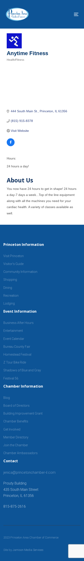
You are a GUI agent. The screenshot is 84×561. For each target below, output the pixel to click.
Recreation (11, 295)
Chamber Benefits (15, 421)
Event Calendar (13, 339)
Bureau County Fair (16, 346)
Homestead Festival (17, 354)
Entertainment (13, 330)
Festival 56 (10, 378)
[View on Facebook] (11, 145)
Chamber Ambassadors (20, 453)
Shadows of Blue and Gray (22, 370)
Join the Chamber (15, 445)
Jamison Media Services (28, 550)
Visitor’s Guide (13, 264)
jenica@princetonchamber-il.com (29, 472)
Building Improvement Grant (23, 413)
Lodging (9, 303)
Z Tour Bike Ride (14, 362)
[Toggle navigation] (66, 14)
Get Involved (11, 429)
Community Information (20, 272)
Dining (7, 287)
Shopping (10, 279)
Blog (6, 397)
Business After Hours (18, 323)
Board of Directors (16, 405)
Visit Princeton (13, 256)
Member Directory (15, 437)
